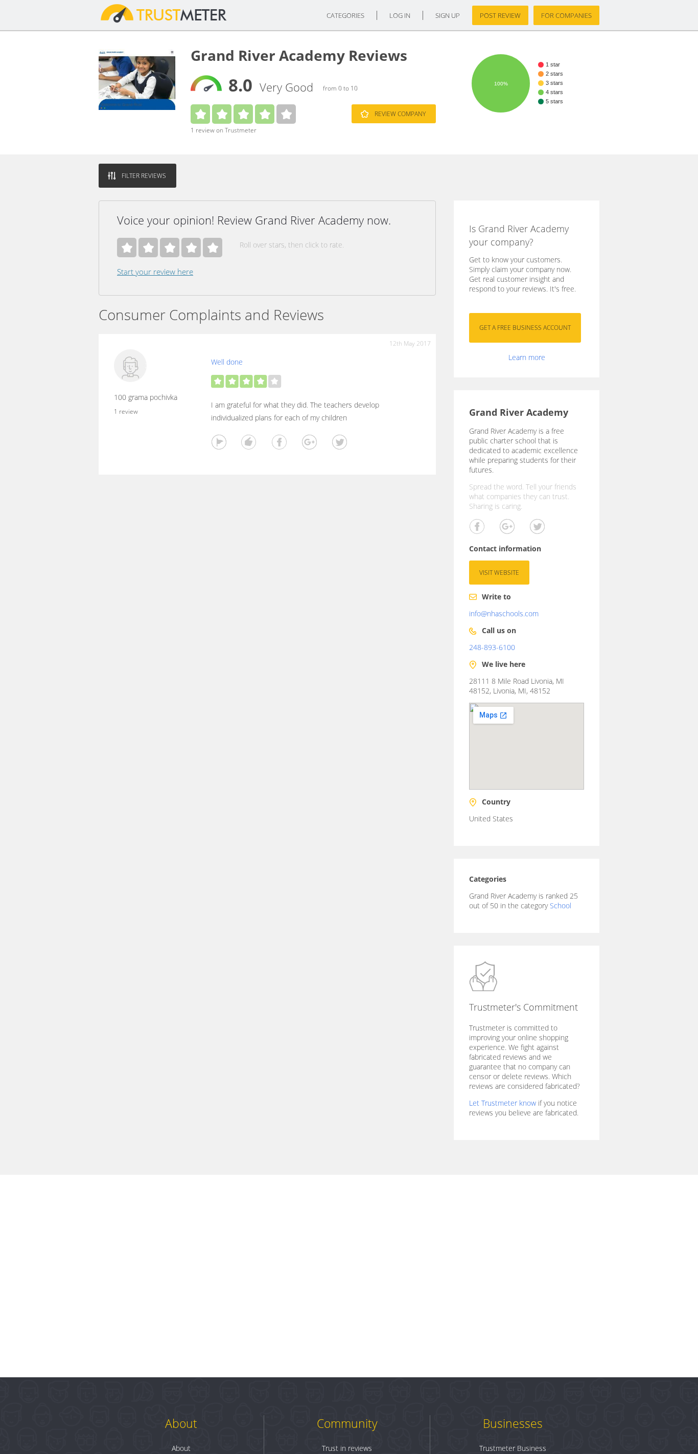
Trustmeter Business (512, 1448)
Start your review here (155, 271)
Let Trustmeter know (502, 1103)
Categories (345, 15)
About (181, 1423)
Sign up (447, 15)
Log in (399, 15)
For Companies (566, 15)
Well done (227, 362)
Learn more (526, 357)
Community (347, 1423)
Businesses (513, 1423)
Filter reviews (144, 175)
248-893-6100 (492, 647)
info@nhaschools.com (504, 613)
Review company (400, 113)
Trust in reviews (347, 1448)
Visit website (499, 572)
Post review (500, 15)
